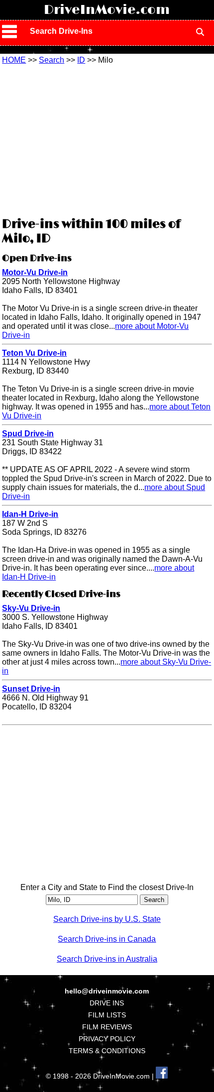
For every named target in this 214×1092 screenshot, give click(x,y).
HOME (14, 60)
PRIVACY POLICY (107, 1039)
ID (81, 60)
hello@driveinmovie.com (107, 991)
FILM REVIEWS (107, 1027)
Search (51, 60)
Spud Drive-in (28, 433)
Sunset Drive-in (31, 689)
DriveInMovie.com (107, 10)
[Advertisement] (107, 139)
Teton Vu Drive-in (34, 353)
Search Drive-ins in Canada (107, 939)
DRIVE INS (107, 1003)
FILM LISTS (107, 1015)
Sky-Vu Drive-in (31, 608)
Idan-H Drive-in (30, 514)
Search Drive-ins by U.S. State (107, 919)
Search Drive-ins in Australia (107, 959)
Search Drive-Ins (61, 31)
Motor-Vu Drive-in (35, 272)
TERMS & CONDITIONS (107, 1051)
